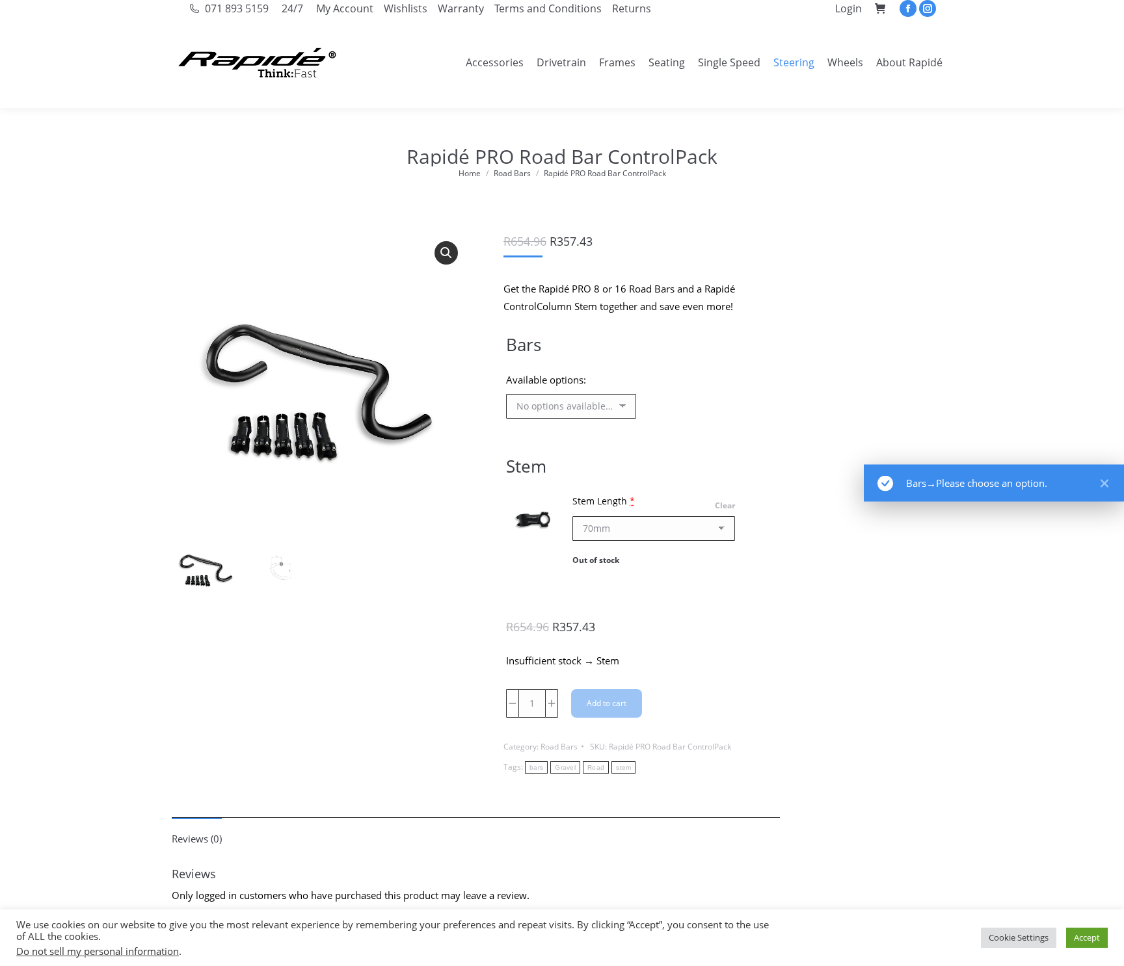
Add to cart (606, 703)
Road (595, 767)
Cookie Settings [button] (1019, 937)
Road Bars (559, 746)
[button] (446, 253)
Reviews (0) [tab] (197, 838)
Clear (725, 506)
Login (848, 8)
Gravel (565, 767)
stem (623, 767)
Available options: (546, 379)
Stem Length (603, 501)
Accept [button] (1087, 937)
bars (536, 767)
